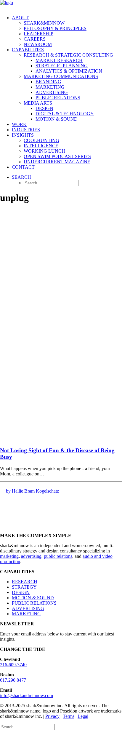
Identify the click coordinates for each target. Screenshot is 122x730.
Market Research (59, 60)
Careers (35, 38)
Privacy (52, 716)
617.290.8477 (13, 680)
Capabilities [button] (28, 49)
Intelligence (41, 145)
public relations (58, 556)
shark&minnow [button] (44, 22)
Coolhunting (41, 140)
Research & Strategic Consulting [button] (68, 54)
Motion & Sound (57, 119)
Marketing (50, 87)
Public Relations (58, 97)
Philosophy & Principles (55, 28)
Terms (68, 716)
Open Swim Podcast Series (57, 156)
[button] (21, 177)
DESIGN (21, 592)
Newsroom (38, 44)
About (20, 17)
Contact (23, 167)
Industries (26, 129)
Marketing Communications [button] (61, 76)
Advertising (52, 92)
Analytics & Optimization (69, 71)
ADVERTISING (28, 608)
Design (44, 108)
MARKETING (26, 613)
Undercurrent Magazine (57, 161)
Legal (83, 716)
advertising (31, 556)
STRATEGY (24, 587)
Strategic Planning (62, 65)
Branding (48, 81)
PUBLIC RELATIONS (34, 603)
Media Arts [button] (38, 103)
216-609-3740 (13, 664)
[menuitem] (67, 31)
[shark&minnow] (61, 5)
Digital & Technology (65, 113)
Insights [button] (23, 135)
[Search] (27, 726)
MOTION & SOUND (33, 597)
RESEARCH (24, 581)
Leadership (38, 33)
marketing (9, 556)
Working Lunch (44, 151)
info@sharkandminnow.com (26, 695)
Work (19, 124)
